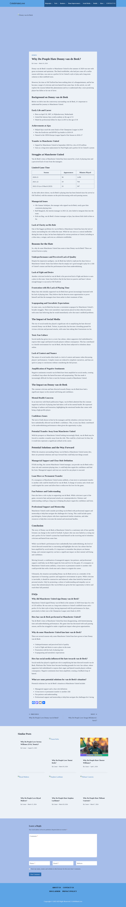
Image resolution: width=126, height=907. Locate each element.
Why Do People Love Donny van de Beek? (44, 716)
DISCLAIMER (54, 891)
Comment (34, 836)
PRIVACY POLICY (69, 891)
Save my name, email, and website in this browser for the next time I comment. (56, 869)
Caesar (35, 63)
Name (32, 863)
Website (79, 863)
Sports (34, 55)
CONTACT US (110, 3)
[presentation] (63, 747)
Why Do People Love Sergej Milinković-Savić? (82, 717)
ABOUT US (56, 887)
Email (56, 863)
